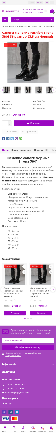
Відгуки (40, 150)
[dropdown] (4, 2)
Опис (5, 150)
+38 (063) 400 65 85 (33, 9)
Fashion (37, 104)
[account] (52, 2)
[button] (25, 318)
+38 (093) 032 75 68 (33, 12)
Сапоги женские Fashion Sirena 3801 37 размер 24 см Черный (13, 292)
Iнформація (9, 364)
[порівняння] (24, 272)
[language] (47, 2)
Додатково (8, 372)
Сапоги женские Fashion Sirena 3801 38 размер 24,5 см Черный (40, 292)
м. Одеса (9, 403)
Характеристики (21, 150)
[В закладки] (24, 267)
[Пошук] (51, 19)
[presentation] (2, 90)
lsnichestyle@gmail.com (17, 392)
